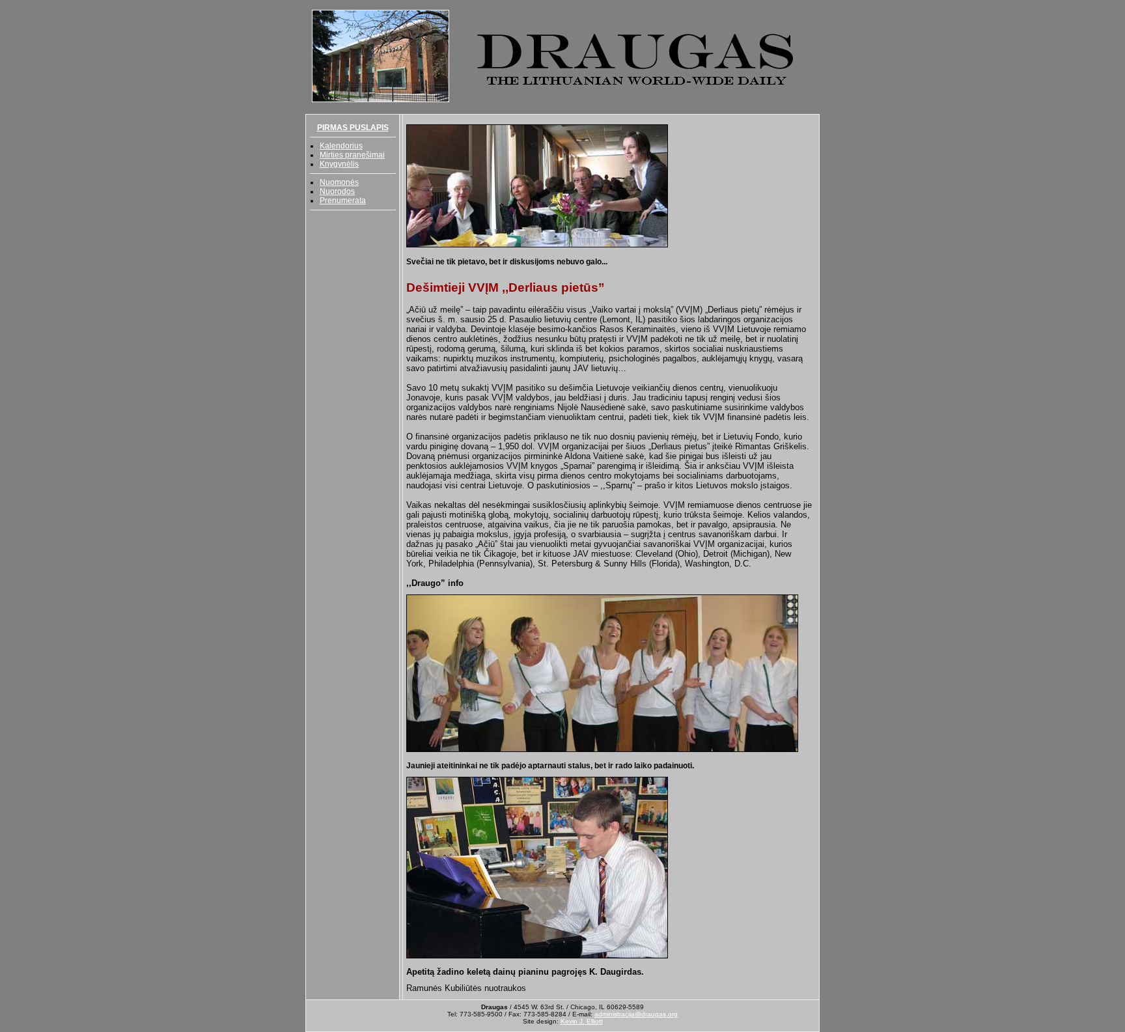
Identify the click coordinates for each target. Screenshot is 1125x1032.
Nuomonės (339, 182)
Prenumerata (343, 200)
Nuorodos (337, 191)
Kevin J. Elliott (582, 1021)
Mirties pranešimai (352, 155)
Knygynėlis (339, 164)
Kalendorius (341, 145)
